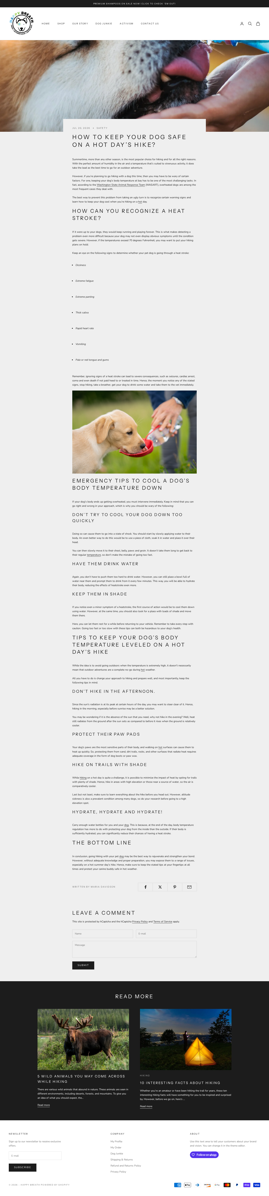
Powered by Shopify (55, 1185)
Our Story (80, 23)
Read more (44, 1105)
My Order (116, 1147)
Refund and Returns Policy (126, 1165)
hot (140, 201)
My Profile (116, 1141)
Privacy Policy (140, 921)
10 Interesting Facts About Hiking (180, 1083)
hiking (83, 777)
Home (46, 23)
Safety (102, 128)
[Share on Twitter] (160, 887)
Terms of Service (162, 921)
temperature (94, 555)
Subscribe (22, 1167)
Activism (126, 23)
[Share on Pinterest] (175, 887)
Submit (83, 965)
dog (126, 825)
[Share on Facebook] (145, 887)
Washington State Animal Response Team (121, 185)
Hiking (145, 1075)
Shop (61, 23)
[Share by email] (189, 887)
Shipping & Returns (122, 1159)
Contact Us (150, 23)
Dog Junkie (104, 23)
